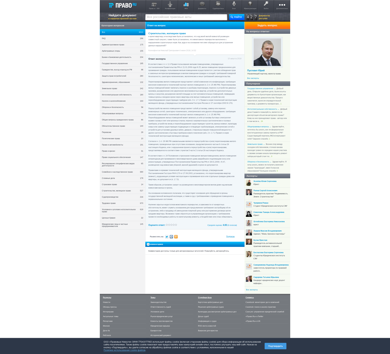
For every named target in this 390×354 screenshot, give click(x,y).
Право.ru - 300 (154, 8)
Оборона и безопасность (122, 107)
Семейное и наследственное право (122, 172)
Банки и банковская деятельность (122, 57)
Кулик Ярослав (260, 240)
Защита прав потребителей (122, 76)
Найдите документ (122, 17)
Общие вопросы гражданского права (122, 120)
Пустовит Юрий (256, 70)
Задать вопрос (267, 25)
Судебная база (218, 8)
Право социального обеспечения (122, 157)
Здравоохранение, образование (122, 82)
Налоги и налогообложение (122, 101)
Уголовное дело (157, 312)
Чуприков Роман (261, 203)
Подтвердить (275, 346)
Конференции (170, 8)
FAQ (122, 38)
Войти (266, 8)
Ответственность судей (161, 307)
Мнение (106, 326)
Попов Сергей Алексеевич (265, 191)
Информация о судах (207, 321)
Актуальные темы (110, 316)
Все (122, 32)
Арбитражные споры (122, 51)
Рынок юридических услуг (162, 316)
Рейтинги (107, 335)
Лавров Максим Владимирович (268, 231)
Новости (106, 302)
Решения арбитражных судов (211, 307)
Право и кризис (122, 151)
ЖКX (186, 8)
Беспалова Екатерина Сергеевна (269, 252)
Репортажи (108, 321)
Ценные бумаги (122, 218)
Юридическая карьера (160, 326)
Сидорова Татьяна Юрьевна (266, 277)
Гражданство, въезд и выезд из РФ (122, 70)
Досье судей (203, 316)
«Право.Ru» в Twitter (254, 316)
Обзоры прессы (110, 307)
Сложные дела (122, 178)
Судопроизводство (122, 197)
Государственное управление (122, 63)
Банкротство (156, 331)
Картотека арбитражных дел (210, 302)
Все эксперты (253, 78)
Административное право (122, 45)
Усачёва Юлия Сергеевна (265, 181)
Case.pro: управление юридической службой (265, 312)
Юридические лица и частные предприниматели (122, 225)
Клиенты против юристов (161, 321)
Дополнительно (282, 8)
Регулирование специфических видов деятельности (122, 165)
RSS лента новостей (207, 326)
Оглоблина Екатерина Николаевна (269, 221)
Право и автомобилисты (122, 145)
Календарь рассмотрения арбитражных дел (217, 312)
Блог (234, 8)
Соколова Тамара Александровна (269, 212)
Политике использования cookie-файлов (124, 350)
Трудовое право (122, 203)
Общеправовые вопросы (122, 113)
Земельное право (122, 88)
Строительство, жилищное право (122, 191)
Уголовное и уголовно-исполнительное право (122, 210)
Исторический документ (161, 335)
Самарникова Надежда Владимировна (271, 265)
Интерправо (108, 312)
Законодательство (159, 302)
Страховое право (122, 184)
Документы (202, 8)
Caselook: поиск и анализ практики (261, 307)
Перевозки (122, 132)
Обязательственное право (122, 126)
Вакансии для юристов (208, 331)
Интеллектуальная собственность (122, 95)
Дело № (106, 331)
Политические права (122, 138)
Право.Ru (122, 5)
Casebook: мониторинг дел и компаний (262, 302)
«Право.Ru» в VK (253, 321)
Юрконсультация (250, 8)
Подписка (230, 236)
